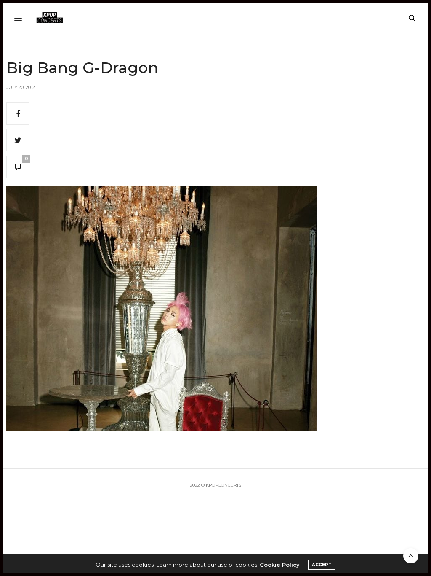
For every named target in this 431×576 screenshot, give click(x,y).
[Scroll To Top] (410, 555)
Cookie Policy (280, 564)
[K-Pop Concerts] (50, 18)
